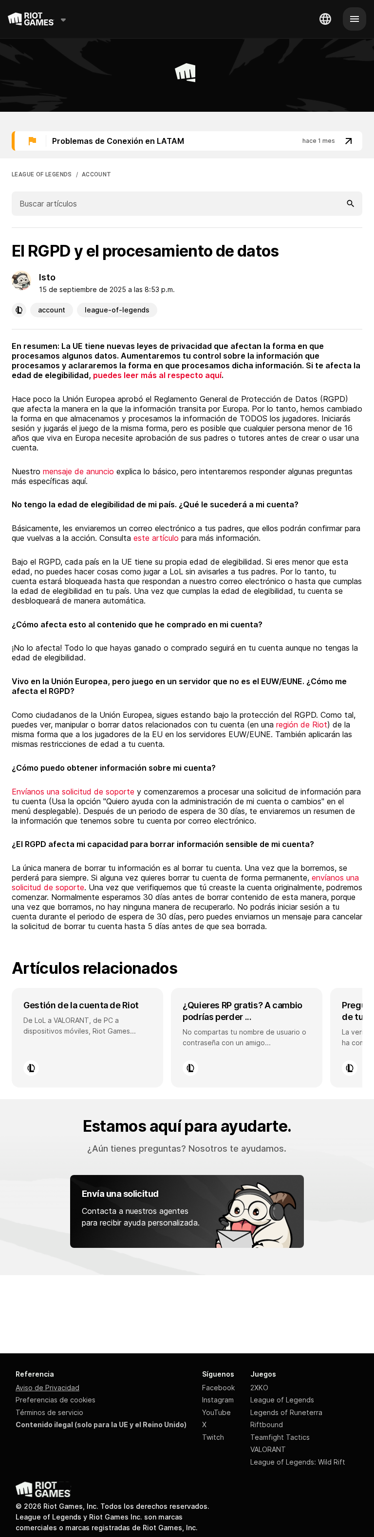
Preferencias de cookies (55, 1400)
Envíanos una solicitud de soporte (73, 791)
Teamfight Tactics (280, 1437)
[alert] (187, 141)
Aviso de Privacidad (47, 1387)
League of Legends (282, 1400)
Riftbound (266, 1424)
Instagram (218, 1400)
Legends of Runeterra (286, 1412)
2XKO (259, 1387)
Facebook (218, 1387)
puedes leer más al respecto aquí (157, 375)
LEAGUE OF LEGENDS (42, 174)
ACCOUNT (97, 174)
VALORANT (268, 1449)
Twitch (213, 1437)
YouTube (216, 1412)
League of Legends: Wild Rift (297, 1462)
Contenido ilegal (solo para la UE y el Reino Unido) (101, 1424)
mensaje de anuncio (78, 471)
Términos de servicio (49, 1412)
